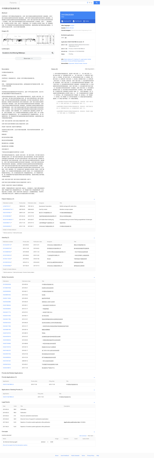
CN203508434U (7, 340)
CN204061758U (7, 319)
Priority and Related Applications (76, 61)
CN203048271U (7, 222)
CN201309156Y (7, 361)
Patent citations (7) (69, 59)
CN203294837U (7, 367)
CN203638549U (7, 226)
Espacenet (71, 63)
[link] (10, 442)
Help (98, 455)
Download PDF (67, 21)
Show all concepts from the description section (15, 445)
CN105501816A (7, 262)
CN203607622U (7, 364)
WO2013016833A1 (8, 219)
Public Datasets (75, 455)
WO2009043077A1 (8, 209)
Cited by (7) (77, 59)
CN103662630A (7, 284)
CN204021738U (7, 326)
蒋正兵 (68, 28)
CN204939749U (7, 354)
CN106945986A (7, 265)
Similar (87, 21)
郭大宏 (72, 28)
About (56, 455)
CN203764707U (7, 333)
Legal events (83, 59)
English (72, 25)
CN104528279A (7, 248)
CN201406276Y (7, 350)
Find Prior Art (78, 21)
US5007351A (6, 206)
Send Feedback (65, 455)
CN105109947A (7, 255)
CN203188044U (7, 305)
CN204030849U (7, 308)
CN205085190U (7, 329)
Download (83, 435)
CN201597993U (7, 212)
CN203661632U (7, 322)
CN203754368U (7, 343)
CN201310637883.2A (8, 384)
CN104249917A (7, 245)
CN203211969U (7, 298)
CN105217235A (7, 258)
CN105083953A (7, 251)
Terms (83, 455)
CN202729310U (7, 347)
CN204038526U (7, 357)
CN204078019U (7, 336)
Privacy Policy (90, 455)
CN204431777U (7, 312)
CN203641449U (7, 315)
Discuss (85, 63)
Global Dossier (78, 63)
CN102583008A (7, 216)
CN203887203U (7, 294)
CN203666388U (7, 301)
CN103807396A (7, 288)
